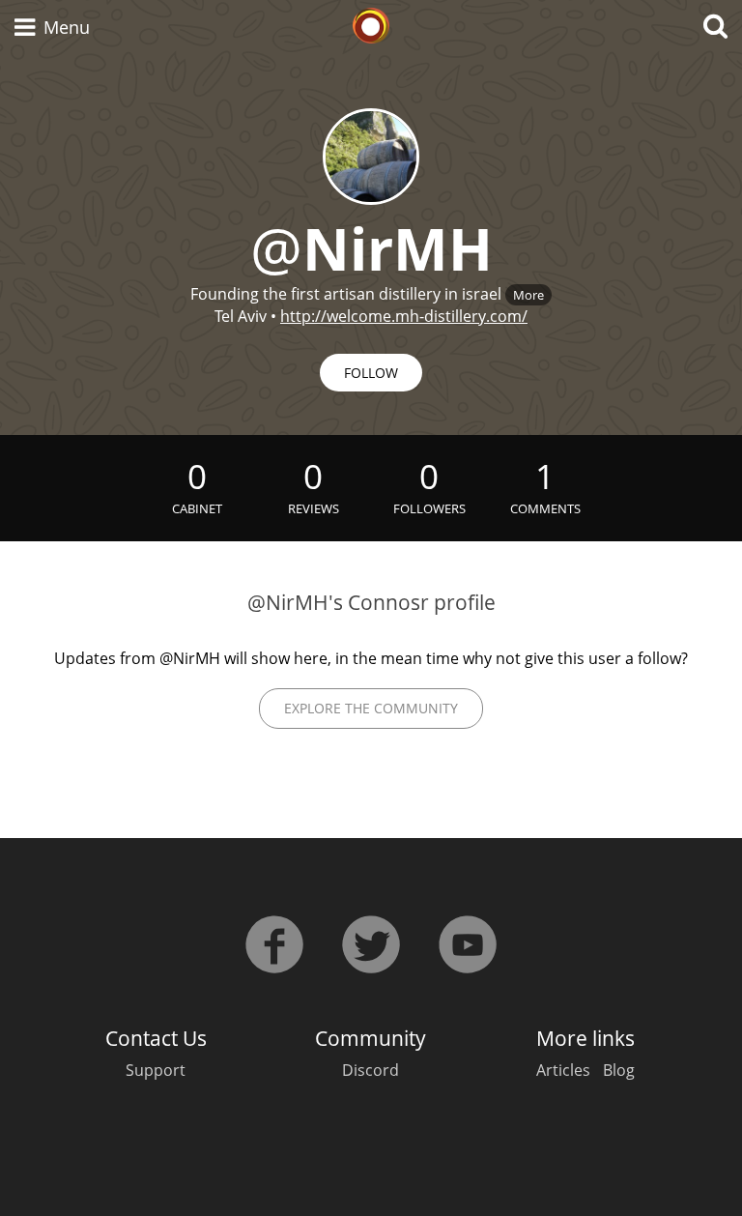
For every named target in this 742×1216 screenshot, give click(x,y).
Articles (563, 1070)
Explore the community (371, 708)
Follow (371, 372)
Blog (619, 1070)
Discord (370, 1070)
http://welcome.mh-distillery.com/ (404, 316)
